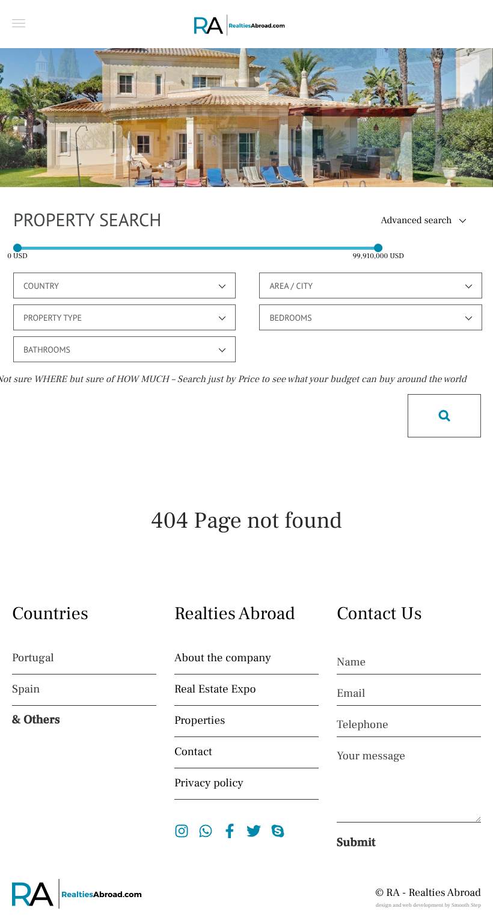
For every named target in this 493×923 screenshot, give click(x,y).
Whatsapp (205, 831)
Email (351, 694)
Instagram (181, 831)
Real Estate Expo (215, 689)
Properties (199, 721)
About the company (222, 658)
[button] (18, 23)
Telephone (362, 725)
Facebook (229, 831)
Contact (193, 752)
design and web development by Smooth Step (428, 905)
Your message (371, 756)
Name (351, 662)
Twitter (254, 831)
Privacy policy (208, 783)
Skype (278, 831)
